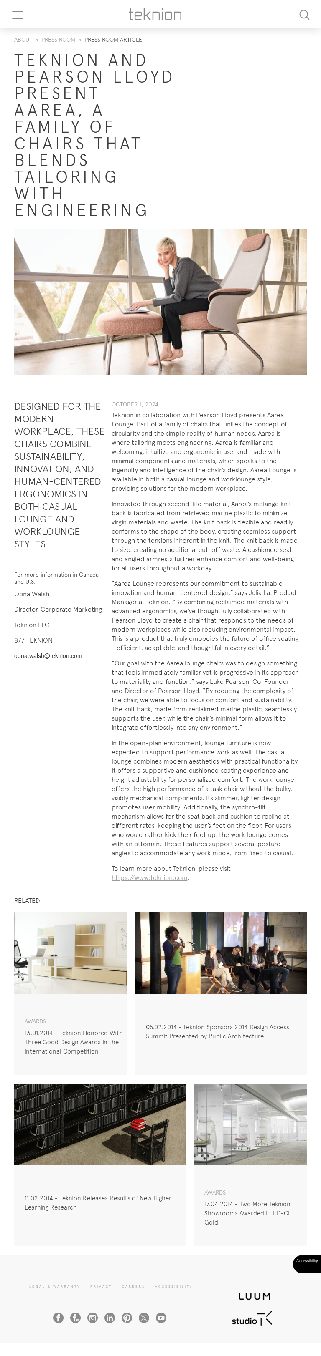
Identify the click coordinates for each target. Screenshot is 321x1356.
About (23, 39)
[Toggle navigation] (14, 14)
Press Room (58, 39)
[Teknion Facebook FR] (75, 1318)
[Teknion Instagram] (92, 1318)
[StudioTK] (252, 1317)
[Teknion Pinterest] (127, 1318)
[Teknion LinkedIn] (109, 1318)
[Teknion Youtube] (161, 1318)
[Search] (304, 14)
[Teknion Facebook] (58, 1318)
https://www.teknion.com (149, 878)
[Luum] (252, 1291)
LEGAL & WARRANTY (54, 1286)
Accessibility (174, 1286)
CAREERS (133, 1286)
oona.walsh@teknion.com (48, 655)
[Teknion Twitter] (144, 1318)
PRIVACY (101, 1286)
